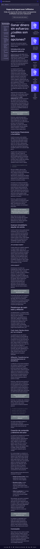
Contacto (34, 547)
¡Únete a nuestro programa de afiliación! (20, 417)
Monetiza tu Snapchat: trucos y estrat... (35, 65)
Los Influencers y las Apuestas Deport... (35, 81)
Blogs (29, 547)
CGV (11, 547)
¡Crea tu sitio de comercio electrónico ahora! (20, 396)
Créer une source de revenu (20, 17)
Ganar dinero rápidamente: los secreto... (35, 48)
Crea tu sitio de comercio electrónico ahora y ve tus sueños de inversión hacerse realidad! (20, 211)
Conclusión (6, 58)
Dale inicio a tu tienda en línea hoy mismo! (20, 113)
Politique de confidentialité (20, 547)
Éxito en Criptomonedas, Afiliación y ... (36, 32)
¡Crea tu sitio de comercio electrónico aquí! (20, 291)
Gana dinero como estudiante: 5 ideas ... (35, 96)
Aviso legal (6, 547)
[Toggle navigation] (37, 1)
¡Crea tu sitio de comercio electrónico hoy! (20, 514)
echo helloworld (6, 1)
